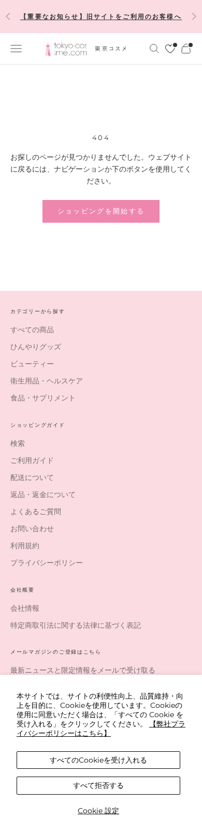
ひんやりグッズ (35, 346)
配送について (32, 477)
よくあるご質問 (35, 511)
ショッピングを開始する (101, 211)
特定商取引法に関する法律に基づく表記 (75, 625)
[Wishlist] (170, 49)
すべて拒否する (98, 785)
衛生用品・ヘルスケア (46, 380)
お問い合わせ (32, 528)
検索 (17, 443)
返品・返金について (43, 494)
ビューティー (32, 363)
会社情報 (24, 608)
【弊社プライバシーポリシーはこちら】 (101, 728)
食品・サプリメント (43, 397)
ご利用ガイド (32, 460)
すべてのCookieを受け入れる (98, 760)
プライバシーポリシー (46, 562)
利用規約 (24, 545)
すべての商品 (32, 329)
